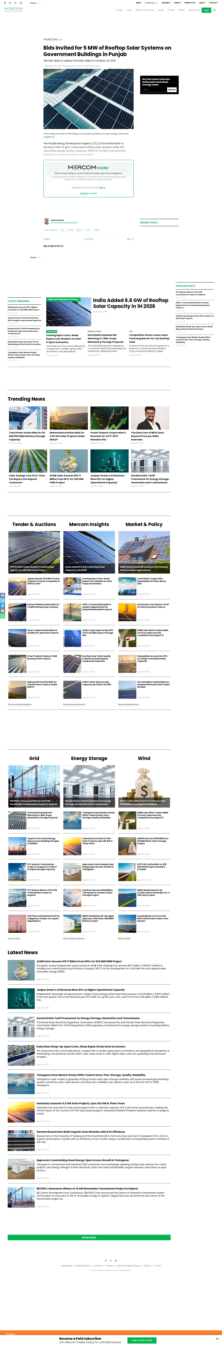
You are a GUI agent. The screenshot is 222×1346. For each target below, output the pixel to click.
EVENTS (177, 3)
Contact (98, 1265)
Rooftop (79, 230)
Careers (110, 1265)
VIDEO (181, 10)
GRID (129, 10)
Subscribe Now (142, 1340)
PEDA (62, 230)
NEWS (138, 3)
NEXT (129, 239)
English (33, 3)
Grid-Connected (51, 230)
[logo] (13, 10)
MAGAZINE (194, 10)
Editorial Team (83, 1265)
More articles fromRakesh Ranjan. (64, 222)
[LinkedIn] (21, 2)
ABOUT (202, 3)
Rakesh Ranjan (69, 66)
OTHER (171, 10)
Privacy (147, 1265)
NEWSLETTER (189, 3)
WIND (161, 10)
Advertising (66, 1265)
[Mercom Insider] (151, 2)
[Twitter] (15, 2)
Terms (158, 1265)
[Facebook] (5, 2)
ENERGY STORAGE (145, 10)
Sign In (102, 187)
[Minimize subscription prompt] (217, 1338)
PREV (47, 239)
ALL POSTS (88, 239)
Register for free (88, 193)
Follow (46, 133)
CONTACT (213, 3)
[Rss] (10, 2)
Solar (88, 230)
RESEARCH (166, 3)
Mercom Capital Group (128, 1265)
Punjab (70, 230)
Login (206, 10)
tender (96, 230)
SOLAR (119, 10)
